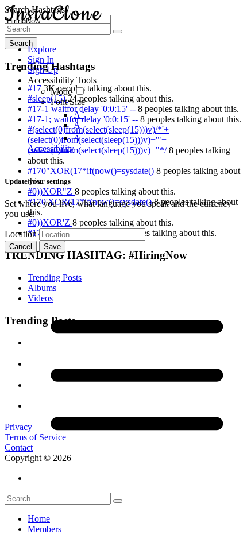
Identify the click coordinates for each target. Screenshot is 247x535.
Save (52, 246)
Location (21, 234)
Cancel (20, 246)
